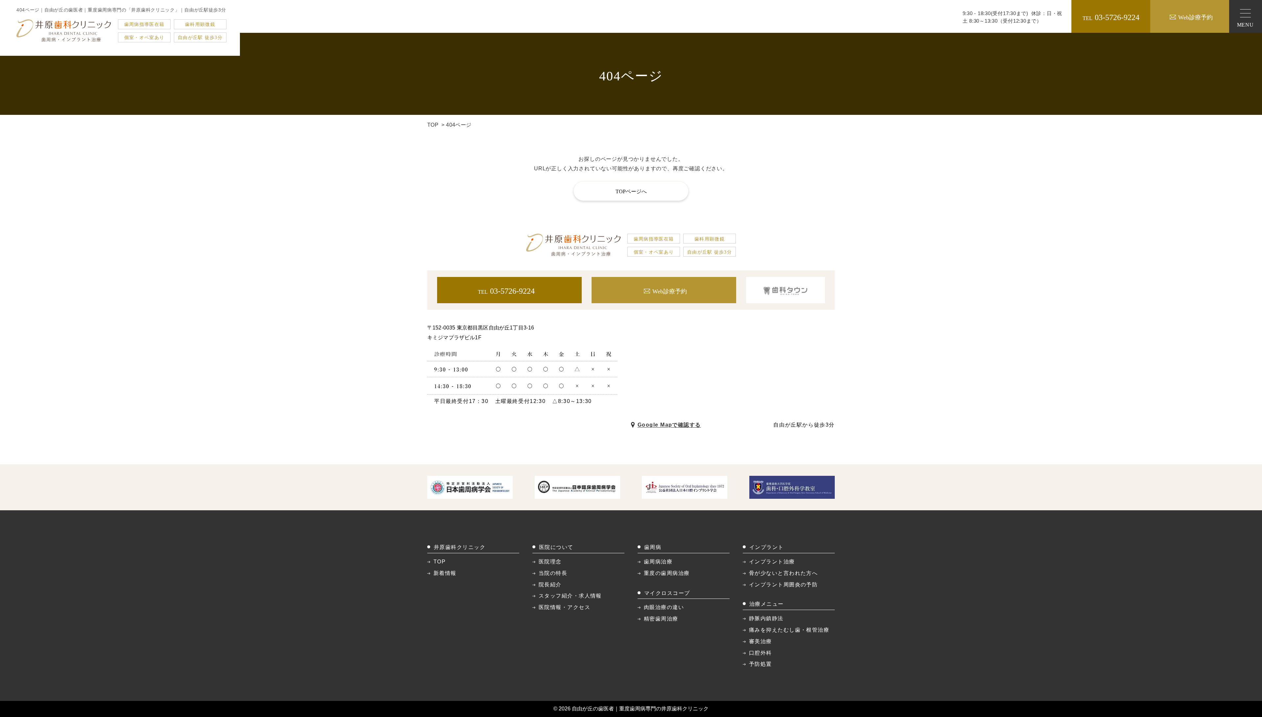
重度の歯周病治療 (667, 573)
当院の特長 (553, 573)
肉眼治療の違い (664, 607)
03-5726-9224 (1111, 17)
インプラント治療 (772, 561)
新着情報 (444, 573)
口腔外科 (760, 653)
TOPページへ (631, 191)
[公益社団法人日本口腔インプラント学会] (684, 487)
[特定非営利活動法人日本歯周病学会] (470, 487)
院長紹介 (550, 584)
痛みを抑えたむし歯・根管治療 (789, 630)
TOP (432, 125)
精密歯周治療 (661, 619)
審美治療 (760, 641)
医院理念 (550, 561)
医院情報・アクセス (564, 607)
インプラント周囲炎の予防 (783, 584)
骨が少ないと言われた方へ (783, 573)
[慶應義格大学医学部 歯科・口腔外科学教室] (792, 487)
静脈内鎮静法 (766, 618)
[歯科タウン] (785, 290)
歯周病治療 (658, 561)
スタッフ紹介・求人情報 (570, 596)
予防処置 (760, 664)
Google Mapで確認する (669, 425)
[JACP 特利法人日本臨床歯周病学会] (577, 487)
